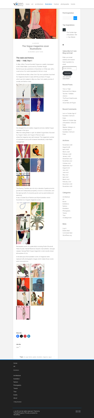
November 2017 (67, 161)
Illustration (48, 4)
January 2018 (66, 156)
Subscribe (67, 73)
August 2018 (66, 147)
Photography (65, 4)
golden (34, 357)
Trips (27, 12)
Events (33, 12)
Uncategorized (67, 217)
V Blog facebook (17, 401)
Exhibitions (66, 204)
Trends (73, 4)
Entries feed (66, 230)
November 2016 (67, 186)
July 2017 (65, 170)
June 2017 (66, 172)
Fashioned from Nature (69, 91)
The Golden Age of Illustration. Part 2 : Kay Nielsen (72, 35)
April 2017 (65, 177)
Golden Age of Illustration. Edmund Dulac (69, 116)
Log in (64, 228)
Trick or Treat (66, 89)
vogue (49, 357)
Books (64, 201)
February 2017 (67, 181)
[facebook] (77, 411)
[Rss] (79, 411)
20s (25, 357)
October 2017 (67, 163)
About (39, 12)
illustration (39, 357)
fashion (30, 357)
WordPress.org (67, 235)
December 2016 (67, 184)
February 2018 (67, 154)
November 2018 (67, 145)
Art (32, 4)
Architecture (39, 4)
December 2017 (67, 158)
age (27, 357)
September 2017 (67, 165)
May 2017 (65, 175)
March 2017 (66, 179)
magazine (45, 357)
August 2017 (66, 168)
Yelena (41, 51)
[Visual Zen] (18, 4)
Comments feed (67, 233)
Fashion (56, 4)
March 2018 (66, 152)
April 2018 (66, 149)
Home (28, 4)
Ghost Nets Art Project (69, 102)
